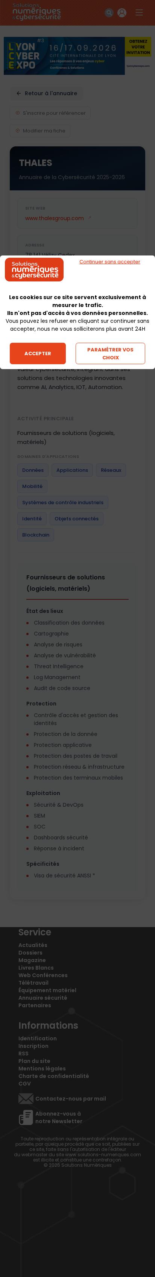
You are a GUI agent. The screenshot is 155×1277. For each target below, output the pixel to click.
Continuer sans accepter (109, 261)
